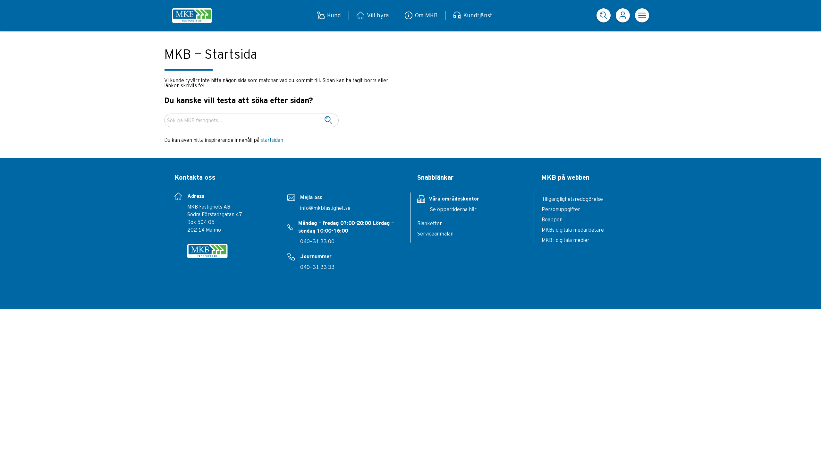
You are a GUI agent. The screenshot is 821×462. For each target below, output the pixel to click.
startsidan (272, 140)
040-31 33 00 (317, 241)
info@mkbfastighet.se (325, 208)
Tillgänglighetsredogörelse (572, 199)
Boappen (552, 219)
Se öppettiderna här (453, 209)
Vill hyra (378, 15)
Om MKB (426, 15)
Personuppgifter (561, 209)
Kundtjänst (477, 15)
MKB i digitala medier (565, 240)
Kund (334, 15)
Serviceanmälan (435, 233)
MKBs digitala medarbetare (573, 230)
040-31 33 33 (317, 267)
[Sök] (328, 120)
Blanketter (429, 223)
